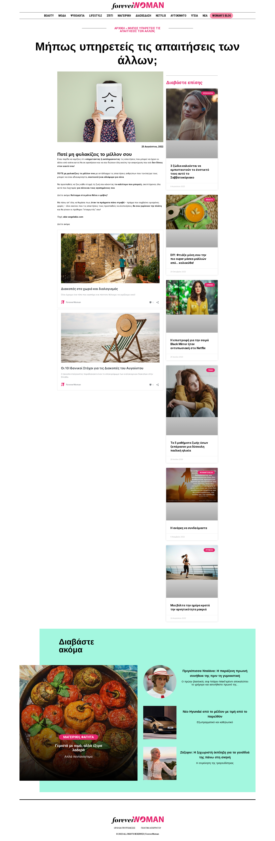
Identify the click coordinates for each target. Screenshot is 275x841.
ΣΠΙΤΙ (110, 15)
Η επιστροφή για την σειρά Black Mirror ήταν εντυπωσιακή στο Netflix (189, 344)
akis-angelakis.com (73, 217)
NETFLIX (161, 15)
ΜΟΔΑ (62, 15)
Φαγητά (87, 737)
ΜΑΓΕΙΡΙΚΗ (124, 15)
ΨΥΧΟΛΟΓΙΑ (78, 15)
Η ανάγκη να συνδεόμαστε (188, 528)
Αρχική (119, 28)
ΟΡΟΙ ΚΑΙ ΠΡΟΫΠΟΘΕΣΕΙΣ (124, 828)
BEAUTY (49, 15)
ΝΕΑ (205, 15)
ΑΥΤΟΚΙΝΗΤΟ (178, 15)
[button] (252, 6)
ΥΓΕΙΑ (194, 15)
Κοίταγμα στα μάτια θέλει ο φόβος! (89, 195)
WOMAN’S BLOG (221, 15)
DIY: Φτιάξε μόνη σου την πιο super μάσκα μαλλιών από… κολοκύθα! (188, 259)
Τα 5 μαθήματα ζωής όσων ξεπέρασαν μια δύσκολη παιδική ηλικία (189, 446)
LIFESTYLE (95, 15)
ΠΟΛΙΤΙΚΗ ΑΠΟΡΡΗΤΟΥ (151, 828)
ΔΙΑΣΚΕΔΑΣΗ (143, 15)
